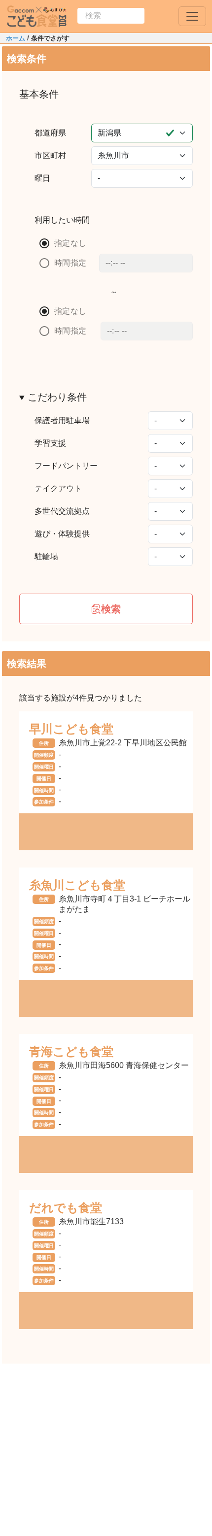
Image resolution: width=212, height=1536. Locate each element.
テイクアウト (58, 488)
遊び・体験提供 (62, 534)
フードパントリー (66, 466)
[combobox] (110, 16)
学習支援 (50, 443)
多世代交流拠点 (62, 511)
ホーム (15, 38)
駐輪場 (46, 556)
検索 (111, 608)
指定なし (70, 243)
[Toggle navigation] (192, 16)
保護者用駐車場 (62, 420)
